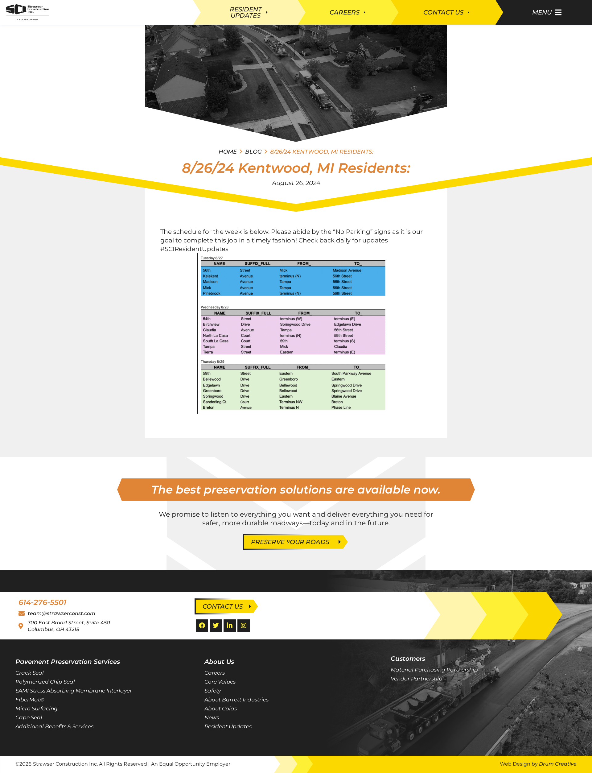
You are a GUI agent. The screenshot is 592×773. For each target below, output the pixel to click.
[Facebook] (202, 625)
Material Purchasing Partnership (434, 670)
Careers (214, 673)
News (211, 717)
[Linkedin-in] (230, 625)
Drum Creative (558, 764)
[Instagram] (243, 625)
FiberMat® (29, 700)
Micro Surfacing (36, 708)
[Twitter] (216, 625)
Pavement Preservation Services (67, 661)
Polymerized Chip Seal (45, 682)
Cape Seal (28, 717)
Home (228, 151)
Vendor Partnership (416, 679)
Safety (212, 691)
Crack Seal (29, 673)
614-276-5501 (42, 602)
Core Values (220, 682)
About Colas (220, 708)
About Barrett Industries (236, 700)
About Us (219, 661)
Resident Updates (228, 726)
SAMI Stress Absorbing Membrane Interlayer (73, 691)
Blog (253, 151)
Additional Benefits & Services (54, 726)
